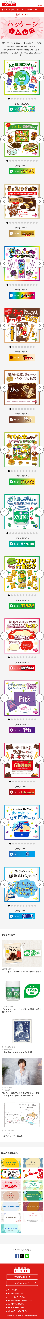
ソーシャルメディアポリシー (17, 1297)
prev (4, 77)
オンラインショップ (22, 1283)
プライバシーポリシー (15, 1293)
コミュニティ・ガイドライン (17, 1311)
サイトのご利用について (16, 1307)
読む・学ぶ (15, 10)
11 (37, 161)
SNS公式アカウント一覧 (22, 1277)
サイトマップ (12, 1290)
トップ (4, 10)
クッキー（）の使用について (20, 1300)
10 (35, 99)
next (40, 77)
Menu (40, 5)
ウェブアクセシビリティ (16, 1304)
